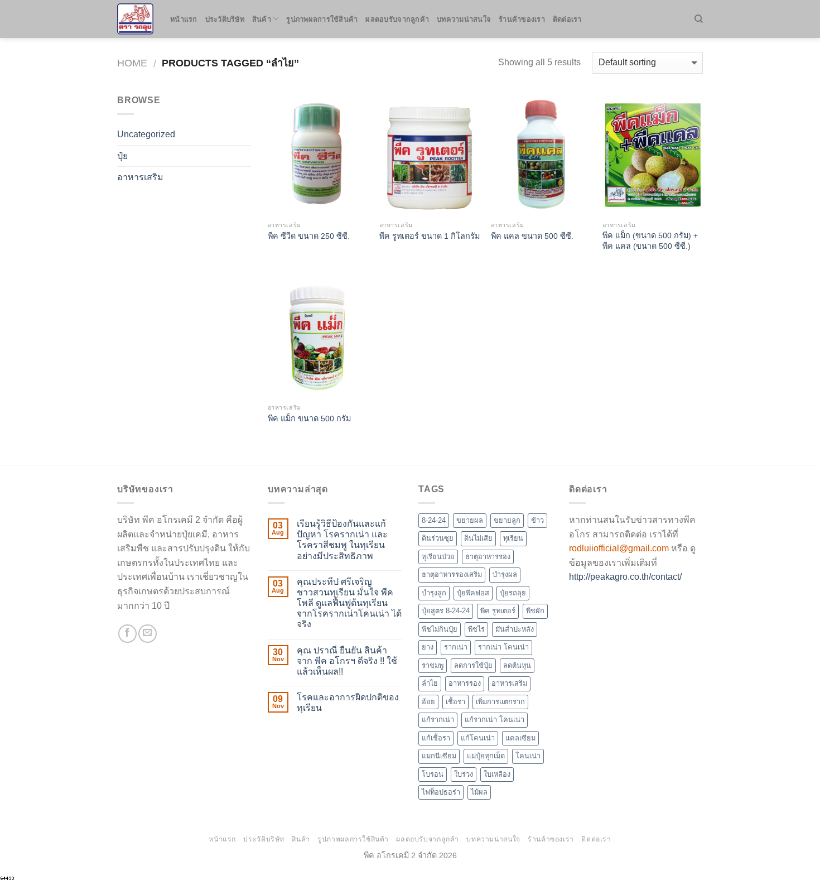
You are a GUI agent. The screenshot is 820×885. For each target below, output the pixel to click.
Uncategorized (146, 134)
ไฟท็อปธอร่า (441, 792)
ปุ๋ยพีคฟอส (473, 593)
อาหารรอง (464, 683)
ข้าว (537, 520)
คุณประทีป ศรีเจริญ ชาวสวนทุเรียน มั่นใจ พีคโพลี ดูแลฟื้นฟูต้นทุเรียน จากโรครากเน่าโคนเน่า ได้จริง (349, 603)
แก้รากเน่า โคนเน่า (494, 719)
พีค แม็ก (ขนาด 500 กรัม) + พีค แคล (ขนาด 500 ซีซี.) (650, 241)
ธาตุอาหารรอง (487, 556)
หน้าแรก (183, 19)
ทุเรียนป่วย (438, 556)
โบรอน (432, 774)
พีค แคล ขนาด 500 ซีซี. (532, 236)
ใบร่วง (463, 774)
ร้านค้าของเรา (522, 19)
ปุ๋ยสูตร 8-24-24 (446, 611)
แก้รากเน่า (438, 719)
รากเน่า (455, 647)
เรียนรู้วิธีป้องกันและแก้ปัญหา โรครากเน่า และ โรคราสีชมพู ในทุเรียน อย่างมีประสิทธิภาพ (342, 540)
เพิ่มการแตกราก (500, 702)
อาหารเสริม (140, 177)
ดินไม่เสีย (478, 538)
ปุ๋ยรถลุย (513, 593)
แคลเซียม (520, 738)
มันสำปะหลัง (514, 629)
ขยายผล (469, 520)
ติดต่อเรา (567, 19)
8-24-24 (434, 520)
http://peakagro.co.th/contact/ (625, 576)
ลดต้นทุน (517, 665)
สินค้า (261, 19)
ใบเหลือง (497, 774)
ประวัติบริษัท (224, 19)
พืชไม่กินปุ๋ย (439, 629)
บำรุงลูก (434, 593)
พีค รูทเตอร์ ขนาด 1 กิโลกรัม (429, 236)
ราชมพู (432, 665)
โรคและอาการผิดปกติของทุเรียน (348, 702)
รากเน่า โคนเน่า (503, 647)
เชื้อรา (455, 702)
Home (132, 63)
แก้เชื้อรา (436, 738)
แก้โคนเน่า (478, 738)
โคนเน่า (528, 756)
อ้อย (428, 702)
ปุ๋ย (122, 156)
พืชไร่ (476, 629)
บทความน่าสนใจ (464, 19)
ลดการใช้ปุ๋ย (473, 665)
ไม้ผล (479, 792)
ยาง (427, 647)
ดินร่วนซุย (438, 538)
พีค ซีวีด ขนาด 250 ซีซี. (309, 236)
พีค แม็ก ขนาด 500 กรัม (309, 418)
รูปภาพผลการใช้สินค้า (322, 19)
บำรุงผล (505, 574)
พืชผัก (535, 611)
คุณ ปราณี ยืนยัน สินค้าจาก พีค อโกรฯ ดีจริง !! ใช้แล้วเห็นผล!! (347, 661)
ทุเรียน (513, 538)
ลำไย (430, 683)
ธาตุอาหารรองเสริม (452, 574)
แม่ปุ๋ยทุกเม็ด (486, 756)
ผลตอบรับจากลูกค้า (397, 19)
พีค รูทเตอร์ (497, 611)
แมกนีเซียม (439, 756)
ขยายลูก (507, 520)
